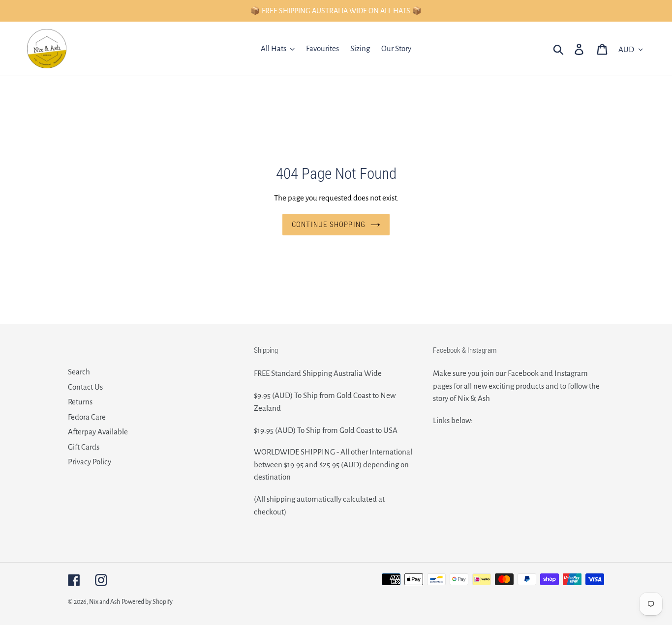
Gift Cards (83, 447)
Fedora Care (87, 417)
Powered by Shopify (147, 601)
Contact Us (85, 387)
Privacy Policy (89, 461)
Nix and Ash (104, 601)
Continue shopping (329, 224)
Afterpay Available (98, 431)
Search (79, 372)
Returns (80, 402)
